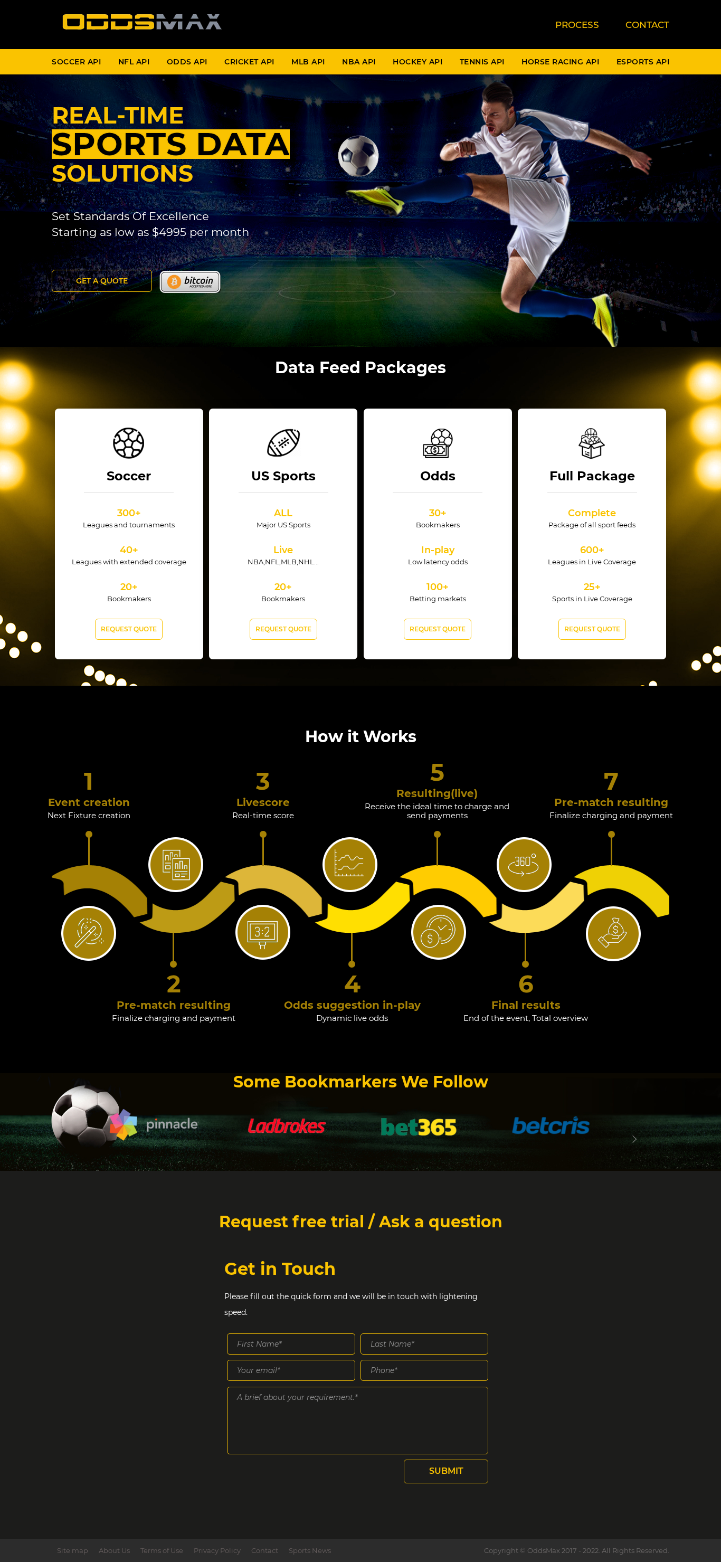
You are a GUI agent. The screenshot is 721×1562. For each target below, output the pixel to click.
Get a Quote (102, 281)
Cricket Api (249, 62)
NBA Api (359, 62)
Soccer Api (76, 62)
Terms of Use (161, 1550)
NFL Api (134, 62)
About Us (114, 1550)
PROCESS (577, 25)
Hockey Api (417, 62)
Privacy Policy (217, 1550)
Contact (264, 1550)
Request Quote (129, 629)
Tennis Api (482, 62)
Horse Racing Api (560, 62)
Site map (72, 1550)
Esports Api (643, 62)
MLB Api (308, 62)
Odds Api (187, 62)
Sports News (310, 1550)
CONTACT (647, 25)
